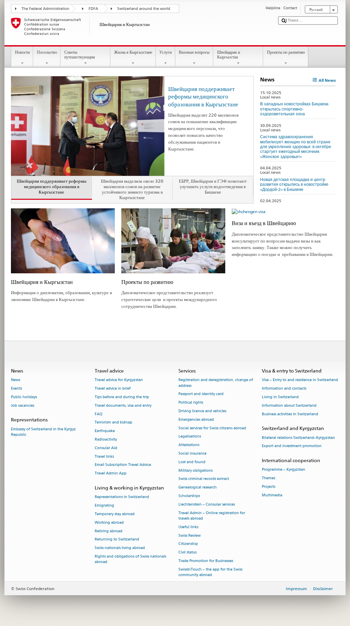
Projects (268, 487)
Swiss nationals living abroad (120, 548)
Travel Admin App (110, 473)
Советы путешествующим (79, 55)
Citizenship (188, 544)
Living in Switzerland (280, 397)
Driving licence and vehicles (202, 411)
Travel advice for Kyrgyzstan (119, 380)
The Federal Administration (45, 8)
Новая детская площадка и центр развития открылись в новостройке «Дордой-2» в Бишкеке (294, 184)
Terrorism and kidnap (113, 422)
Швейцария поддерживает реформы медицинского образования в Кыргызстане (203, 96)
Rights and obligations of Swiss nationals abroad (130, 559)
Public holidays (24, 397)
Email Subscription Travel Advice (123, 465)
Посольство (47, 52)
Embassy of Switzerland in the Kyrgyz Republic (43, 432)
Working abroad (109, 522)
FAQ (99, 414)
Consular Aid (106, 448)
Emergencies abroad (196, 419)
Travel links (104, 456)
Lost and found (191, 462)
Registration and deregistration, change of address (215, 383)
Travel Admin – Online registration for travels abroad (211, 516)
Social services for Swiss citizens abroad (212, 428)
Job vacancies (22, 405)
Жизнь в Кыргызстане (133, 52)
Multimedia (272, 495)
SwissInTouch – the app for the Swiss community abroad (210, 572)
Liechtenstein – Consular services (206, 504)
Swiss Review (189, 535)
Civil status (187, 552)
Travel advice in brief (113, 389)
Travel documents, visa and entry (123, 405)
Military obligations (195, 470)
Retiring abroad (108, 531)
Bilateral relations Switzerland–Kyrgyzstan (298, 437)
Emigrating (104, 506)
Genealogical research (197, 487)
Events (16, 389)
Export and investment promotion (292, 446)
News (15, 380)
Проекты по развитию (286, 52)
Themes (268, 478)
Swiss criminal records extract (203, 479)
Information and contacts (284, 389)
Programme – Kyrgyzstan (283, 470)
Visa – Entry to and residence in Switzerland (300, 380)
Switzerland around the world (143, 8)
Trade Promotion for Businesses (205, 561)
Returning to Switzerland (117, 539)
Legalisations (189, 436)
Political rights (190, 403)
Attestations (188, 445)
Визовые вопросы (194, 52)
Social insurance (192, 453)
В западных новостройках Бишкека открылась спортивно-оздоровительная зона (294, 108)
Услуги (165, 52)
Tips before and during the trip (122, 397)
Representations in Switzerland (122, 497)
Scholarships (189, 496)
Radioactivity (106, 439)
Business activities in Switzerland (290, 414)
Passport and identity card (201, 394)
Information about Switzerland (289, 405)
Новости (22, 52)
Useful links (188, 527)
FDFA (93, 8)
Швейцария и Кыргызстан (228, 55)
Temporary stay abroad (115, 514)
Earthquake (105, 431)
